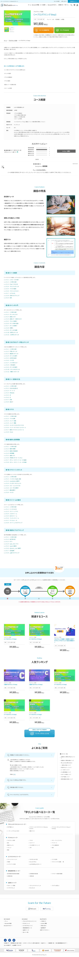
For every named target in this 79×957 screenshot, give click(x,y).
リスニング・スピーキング (12, 859)
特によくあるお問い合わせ (66, 763)
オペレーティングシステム (57, 840)
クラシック (9, 847)
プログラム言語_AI (55, 885)
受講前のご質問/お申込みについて (68, 757)
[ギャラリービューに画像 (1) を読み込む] (6, 29)
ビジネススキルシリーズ (14, 856)
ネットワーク (31, 842)
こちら (14, 774)
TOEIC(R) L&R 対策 (33, 859)
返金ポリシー (44, 943)
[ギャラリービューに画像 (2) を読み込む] (12, 29)
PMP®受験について (65, 776)
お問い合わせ (64, 1)
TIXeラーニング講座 (11, 885)
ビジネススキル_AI (11, 888)
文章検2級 (31, 876)
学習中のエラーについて (66, 767)
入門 (30, 847)
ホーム (29, 5)
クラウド (31, 840)
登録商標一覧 (51, 943)
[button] (31, 149)
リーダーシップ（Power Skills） (13, 831)
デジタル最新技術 (55, 845)
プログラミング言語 (11, 840)
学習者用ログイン (73, 1)
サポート (66, 5)
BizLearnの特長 (35, 5)
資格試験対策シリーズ (13, 871)
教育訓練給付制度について (67, 779)
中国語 (8, 861)
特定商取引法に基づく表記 (16, 943)
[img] (37, 164)
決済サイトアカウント (44, 930)
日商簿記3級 (9, 876)
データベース (54, 842)
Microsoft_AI (32, 888)
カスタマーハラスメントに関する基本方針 (31, 943)
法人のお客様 (56, 1)
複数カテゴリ (32, 831)
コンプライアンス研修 (11, 864)
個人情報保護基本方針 (60, 943)
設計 (8, 842)
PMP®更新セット (10, 827)
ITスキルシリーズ (12, 837)
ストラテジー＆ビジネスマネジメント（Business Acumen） (38, 827)
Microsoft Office (32, 861)
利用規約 (6, 943)
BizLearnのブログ (52, 5)
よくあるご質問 (44, 923)
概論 (8, 850)
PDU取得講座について (66, 772)
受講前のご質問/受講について (67, 760)
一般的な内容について (66, 765)
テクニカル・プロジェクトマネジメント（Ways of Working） (61, 827)
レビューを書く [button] (66, 151)
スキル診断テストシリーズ (34, 845)
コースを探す (43, 5)
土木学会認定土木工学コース (35, 864)
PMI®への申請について (66, 774)
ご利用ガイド (60, 5)
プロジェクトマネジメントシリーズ (16, 824)
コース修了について (65, 770)
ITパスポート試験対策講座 (57, 873)
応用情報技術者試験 (33, 873)
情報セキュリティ (10, 845)
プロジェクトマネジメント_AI (35, 885)
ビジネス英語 (54, 859)
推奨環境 (43, 928)
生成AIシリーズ (12, 882)
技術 (53, 847)
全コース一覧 (25, 932)
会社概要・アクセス (16, 945)
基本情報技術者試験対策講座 (13, 873)
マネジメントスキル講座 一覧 (58, 861)
